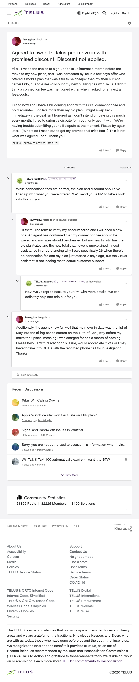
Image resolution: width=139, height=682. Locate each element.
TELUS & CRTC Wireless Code (30, 601)
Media (11, 562)
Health (46, 3)
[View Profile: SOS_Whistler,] (15, 432)
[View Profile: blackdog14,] (15, 417)
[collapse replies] (8, 178)
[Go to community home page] (29, 13)
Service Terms (80, 572)
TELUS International (85, 596)
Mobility (15, 23)
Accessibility (16, 552)
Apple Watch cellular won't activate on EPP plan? (59, 415)
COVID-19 (77, 582)
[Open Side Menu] (9, 13)
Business (30, 3)
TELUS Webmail (82, 606)
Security (13, 616)
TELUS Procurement (85, 601)
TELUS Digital (80, 590)
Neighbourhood (82, 557)
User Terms (78, 567)
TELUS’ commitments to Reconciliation (92, 661)
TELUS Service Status (24, 572)
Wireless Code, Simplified (26, 606)
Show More (71, 474)
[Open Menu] (129, 23)
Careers (13, 557)
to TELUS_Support (66, 219)
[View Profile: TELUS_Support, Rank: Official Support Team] (19, 180)
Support (76, 546)
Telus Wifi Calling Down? (41, 400)
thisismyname (45, 449)
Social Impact (85, 3)
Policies (13, 567)
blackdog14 (45, 420)
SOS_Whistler (47, 434)
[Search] (104, 13)
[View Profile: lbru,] (15, 402)
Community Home (17, 525)
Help (76, 525)
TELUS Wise (79, 611)
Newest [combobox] (126, 167)
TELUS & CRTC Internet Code (30, 590)
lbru (44, 405)
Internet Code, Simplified (26, 596)
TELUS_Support (34, 178)
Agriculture (64, 3)
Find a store (79, 562)
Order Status (79, 577)
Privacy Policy (60, 525)
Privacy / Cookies (20, 611)
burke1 (41, 464)
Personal (13, 3)
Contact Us (78, 552)
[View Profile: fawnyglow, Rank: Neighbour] (16, 41)
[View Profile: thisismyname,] (15, 447)
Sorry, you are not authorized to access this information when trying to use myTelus (73, 445)
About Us (14, 546)
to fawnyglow (93, 281)
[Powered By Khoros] (123, 528)
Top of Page (40, 525)
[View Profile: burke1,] (15, 461)
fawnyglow (29, 39)
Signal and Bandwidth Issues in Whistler (52, 430)
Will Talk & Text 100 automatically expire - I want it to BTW (66, 459)
